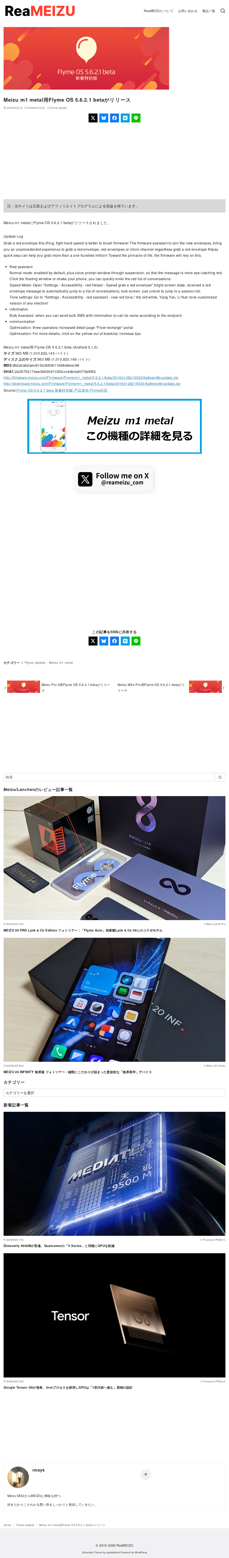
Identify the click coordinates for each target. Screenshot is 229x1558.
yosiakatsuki (113, 1552)
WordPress (141, 1552)
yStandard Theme (92, 1552)
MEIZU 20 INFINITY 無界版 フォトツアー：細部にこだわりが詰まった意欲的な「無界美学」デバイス (78, 1072)
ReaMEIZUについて (158, 10)
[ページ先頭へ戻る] (146, 1475)
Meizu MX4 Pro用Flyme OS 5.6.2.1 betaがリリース (151, 687)
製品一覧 (208, 10)
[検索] (222, 10)
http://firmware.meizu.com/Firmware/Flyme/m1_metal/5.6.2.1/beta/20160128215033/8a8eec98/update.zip (91, 377)
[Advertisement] (114, 161)
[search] (219, 777)
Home (8, 1525)
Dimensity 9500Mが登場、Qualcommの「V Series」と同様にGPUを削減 (59, 1245)
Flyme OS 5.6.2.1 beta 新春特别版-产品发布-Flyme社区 (62, 390)
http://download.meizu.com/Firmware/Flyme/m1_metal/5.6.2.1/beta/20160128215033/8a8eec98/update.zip (92, 383)
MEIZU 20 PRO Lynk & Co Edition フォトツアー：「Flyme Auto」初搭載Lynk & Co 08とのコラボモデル (83, 930)
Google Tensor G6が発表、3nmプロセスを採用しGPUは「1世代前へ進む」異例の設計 (68, 1387)
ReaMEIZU (125, 1545)
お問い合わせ (187, 10)
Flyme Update (59, 107)
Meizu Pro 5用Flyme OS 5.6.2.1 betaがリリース (76, 687)
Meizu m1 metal (61, 662)
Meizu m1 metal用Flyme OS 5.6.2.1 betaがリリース (72, 1525)
